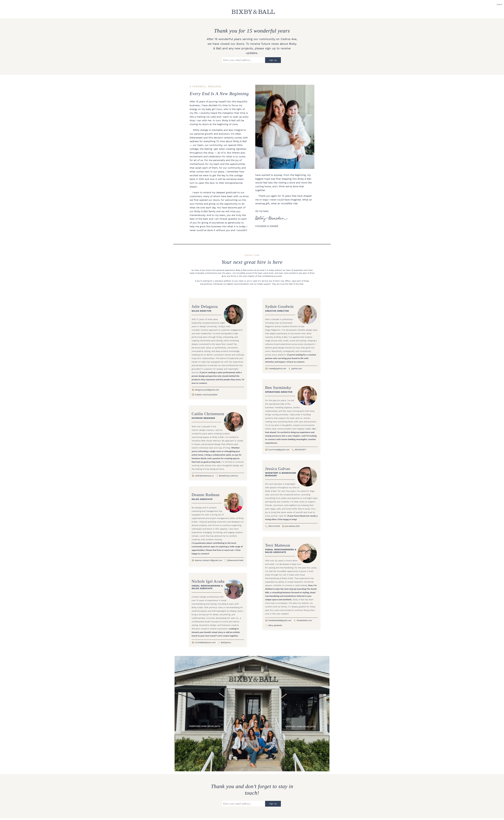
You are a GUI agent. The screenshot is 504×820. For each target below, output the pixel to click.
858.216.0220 (274, 526)
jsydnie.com (296, 368)
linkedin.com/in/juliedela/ (206, 394)
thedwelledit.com (304, 620)
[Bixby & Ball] (253, 11)
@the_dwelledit (275, 625)
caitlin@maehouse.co (204, 475)
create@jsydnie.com (277, 368)
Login (499, 4)
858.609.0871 (300, 449)
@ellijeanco (226, 642)
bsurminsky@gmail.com (279, 449)
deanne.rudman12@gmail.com (208, 560)
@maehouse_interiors (228, 475)
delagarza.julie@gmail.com (207, 389)
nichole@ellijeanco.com (205, 642)
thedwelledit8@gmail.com (279, 620)
